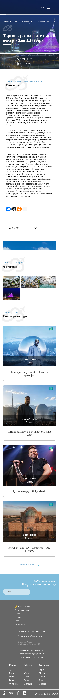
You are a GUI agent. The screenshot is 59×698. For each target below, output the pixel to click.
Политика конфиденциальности (32, 654)
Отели (12, 677)
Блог (17, 621)
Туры (11, 669)
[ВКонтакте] (8, 209)
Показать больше (27, 565)
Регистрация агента (23, 610)
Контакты (19, 617)
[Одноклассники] (19, 209)
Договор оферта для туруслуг (31, 657)
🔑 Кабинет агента (22, 607)
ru (38, 7)
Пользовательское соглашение (31, 650)
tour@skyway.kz (34, 635)
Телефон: (22, 631)
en (42, 7)
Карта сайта (20, 624)
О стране (13, 684)
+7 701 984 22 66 (37, 631)
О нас (17, 614)
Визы (11, 680)
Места (12, 673)
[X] (13, 209)
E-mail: (21, 635)
